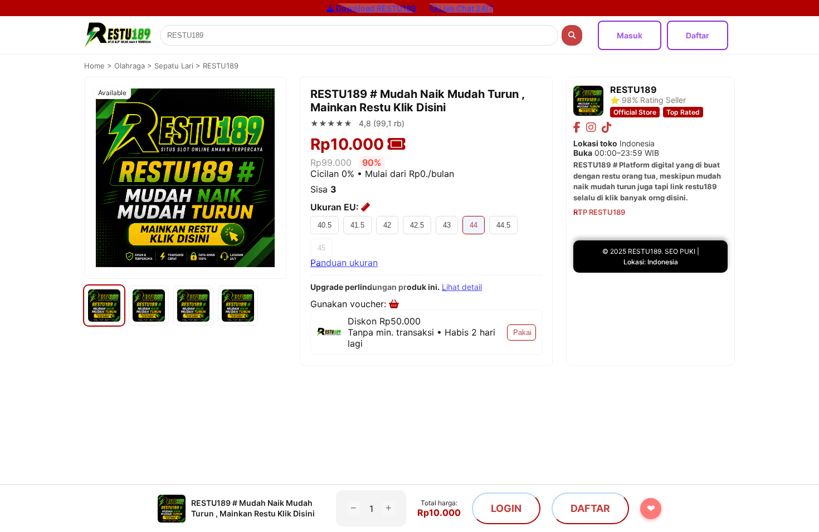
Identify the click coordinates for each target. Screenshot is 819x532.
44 (473, 225)
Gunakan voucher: (349, 303)
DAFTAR (590, 508)
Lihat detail (462, 287)
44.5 (503, 225)
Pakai (522, 332)
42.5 (417, 225)
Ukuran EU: (335, 207)
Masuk (629, 35)
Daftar (697, 35)
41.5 (357, 225)
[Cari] (572, 35)
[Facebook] (577, 127)
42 (387, 225)
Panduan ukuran (344, 262)
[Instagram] (591, 127)
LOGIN (506, 508)
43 (447, 225)
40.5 (325, 225)
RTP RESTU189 (599, 212)
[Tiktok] (607, 127)
